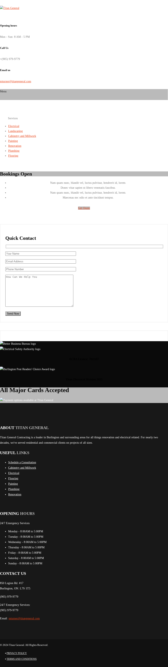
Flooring (13, 155)
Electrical (13, 126)
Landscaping (15, 131)
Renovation (14, 145)
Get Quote (84, 208)
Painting (13, 140)
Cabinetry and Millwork (22, 136)
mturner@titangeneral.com (15, 81)
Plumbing (13, 150)
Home (4, 118)
